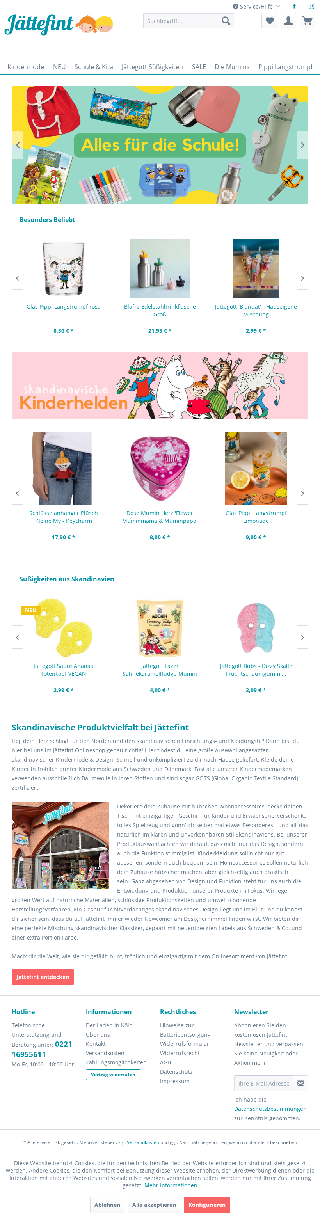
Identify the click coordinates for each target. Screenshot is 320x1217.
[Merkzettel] (269, 20)
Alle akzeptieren (154, 1204)
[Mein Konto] (288, 20)
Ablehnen (107, 1204)
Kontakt (96, 1043)
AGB (165, 1062)
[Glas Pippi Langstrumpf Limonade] (159, 468)
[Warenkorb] (307, 20)
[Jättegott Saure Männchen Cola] (256, 628)
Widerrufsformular (184, 1043)
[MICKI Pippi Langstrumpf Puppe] (256, 468)
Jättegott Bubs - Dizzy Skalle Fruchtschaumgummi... (160, 669)
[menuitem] (189, 24)
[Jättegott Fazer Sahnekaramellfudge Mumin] (63, 628)
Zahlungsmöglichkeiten (116, 1062)
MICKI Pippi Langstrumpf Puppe (256, 513)
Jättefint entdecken (42, 977)
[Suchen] (226, 20)
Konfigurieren (207, 1204)
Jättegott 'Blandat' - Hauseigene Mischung (160, 310)
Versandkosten (105, 1053)
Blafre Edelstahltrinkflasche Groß (64, 310)
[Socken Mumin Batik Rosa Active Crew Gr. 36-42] (256, 268)
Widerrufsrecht (180, 1053)
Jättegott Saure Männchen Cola (256, 666)
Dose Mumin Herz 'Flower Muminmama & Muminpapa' (63, 516)
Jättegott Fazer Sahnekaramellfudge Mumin (63, 669)
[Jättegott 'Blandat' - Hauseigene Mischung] (159, 268)
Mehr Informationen (170, 1185)
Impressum (175, 1081)
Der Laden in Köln (109, 1025)
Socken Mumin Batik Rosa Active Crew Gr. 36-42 (256, 310)
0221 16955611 (42, 1049)
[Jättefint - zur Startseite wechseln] (59, 34)
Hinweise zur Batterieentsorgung (185, 1030)
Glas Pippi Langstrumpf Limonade (159, 516)
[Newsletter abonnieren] (300, 1083)
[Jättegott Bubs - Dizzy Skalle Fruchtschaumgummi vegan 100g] (159, 628)
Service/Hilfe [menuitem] (256, 6)
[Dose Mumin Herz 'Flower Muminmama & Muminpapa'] (63, 468)
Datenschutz (176, 1071)
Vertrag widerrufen (113, 1074)
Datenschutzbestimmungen (270, 1108)
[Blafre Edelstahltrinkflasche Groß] (63, 268)
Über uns (98, 1034)
